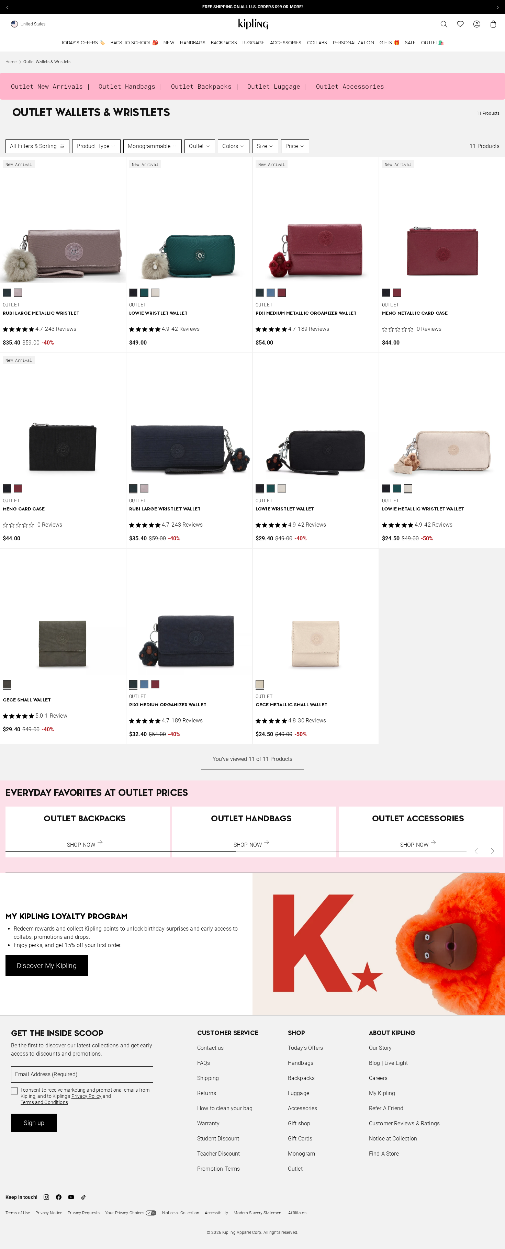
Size (262, 146)
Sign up (34, 1122)
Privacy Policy (86, 1096)
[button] (7, 293)
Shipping (208, 1078)
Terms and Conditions (44, 1102)
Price (291, 146)
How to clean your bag (224, 1108)
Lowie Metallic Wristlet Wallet (423, 509)
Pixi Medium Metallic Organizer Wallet (306, 313)
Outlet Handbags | (131, 86)
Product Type (93, 146)
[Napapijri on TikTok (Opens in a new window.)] (83, 1197)
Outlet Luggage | (277, 86)
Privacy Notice (48, 1213)
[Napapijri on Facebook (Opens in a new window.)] (58, 1197)
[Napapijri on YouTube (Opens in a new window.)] (71, 1197)
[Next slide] (497, 7)
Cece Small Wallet (27, 700)
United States (33, 24)
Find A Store (384, 1153)
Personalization (353, 43)
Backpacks (224, 43)
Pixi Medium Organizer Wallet (167, 705)
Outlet (196, 146)
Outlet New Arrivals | (50, 86)
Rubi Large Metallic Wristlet (41, 313)
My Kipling (382, 1093)
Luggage (254, 43)
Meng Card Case (24, 509)
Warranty (208, 1123)
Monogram (301, 1153)
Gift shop (299, 1123)
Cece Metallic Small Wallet (292, 705)
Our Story (380, 1048)
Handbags (192, 43)
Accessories (286, 43)
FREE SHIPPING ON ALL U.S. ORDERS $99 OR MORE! (252, 6)
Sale (410, 43)
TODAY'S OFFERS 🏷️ (83, 43)
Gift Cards (300, 1138)
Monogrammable (149, 146)
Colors (230, 146)
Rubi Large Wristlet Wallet (165, 509)
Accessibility (216, 1213)
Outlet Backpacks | (205, 86)
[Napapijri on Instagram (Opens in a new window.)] (46, 1197)
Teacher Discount (218, 1153)
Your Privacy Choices (124, 1213)
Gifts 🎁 (390, 43)
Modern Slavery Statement (258, 1213)
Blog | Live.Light (388, 1063)
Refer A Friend (386, 1108)
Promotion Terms (218, 1169)
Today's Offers (305, 1048)
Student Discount (218, 1138)
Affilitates (297, 1213)
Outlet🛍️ (432, 43)
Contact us (210, 1048)
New (169, 43)
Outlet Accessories (350, 86)
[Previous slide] (7, 7)
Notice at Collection (393, 1138)
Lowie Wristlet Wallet (158, 313)
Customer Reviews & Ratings (404, 1123)
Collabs (317, 43)
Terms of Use (17, 1213)
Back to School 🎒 (134, 43)
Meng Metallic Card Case (415, 313)
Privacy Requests (84, 1213)
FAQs (203, 1063)
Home (10, 61)
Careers (378, 1078)
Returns (206, 1093)
